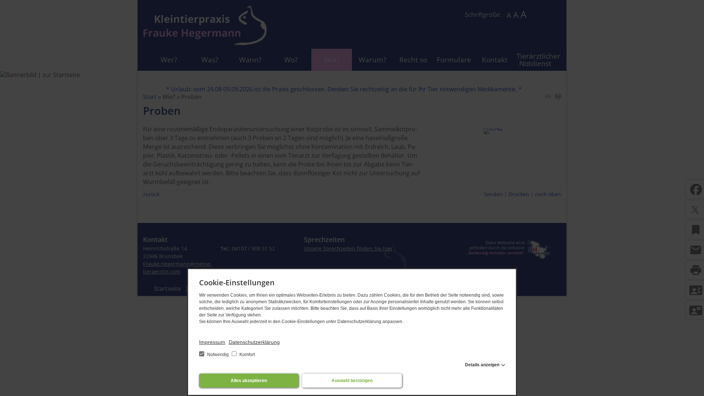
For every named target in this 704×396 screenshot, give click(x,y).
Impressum (212, 342)
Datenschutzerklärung (254, 342)
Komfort (246, 354)
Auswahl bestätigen (352, 380)
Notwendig (218, 354)
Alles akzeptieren (249, 380)
